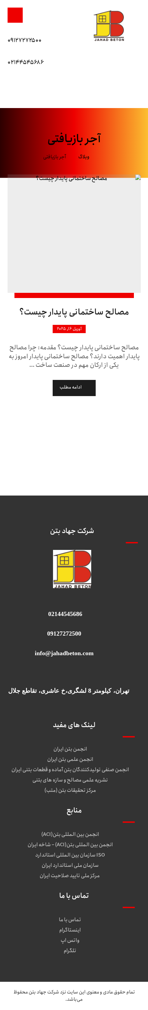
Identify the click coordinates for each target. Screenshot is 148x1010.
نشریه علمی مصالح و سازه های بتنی (70, 780)
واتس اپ (70, 940)
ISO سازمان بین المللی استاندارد (70, 855)
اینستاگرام (70, 930)
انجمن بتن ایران (70, 749)
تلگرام (70, 951)
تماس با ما (70, 920)
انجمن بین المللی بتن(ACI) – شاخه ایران (70, 845)
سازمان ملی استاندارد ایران (70, 865)
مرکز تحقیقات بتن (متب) (70, 790)
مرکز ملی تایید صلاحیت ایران (70, 876)
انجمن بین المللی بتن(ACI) (70, 834)
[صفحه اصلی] (103, 157)
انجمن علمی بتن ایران (70, 759)
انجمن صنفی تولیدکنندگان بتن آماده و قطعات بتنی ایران (70, 770)
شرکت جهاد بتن (44, 992)
